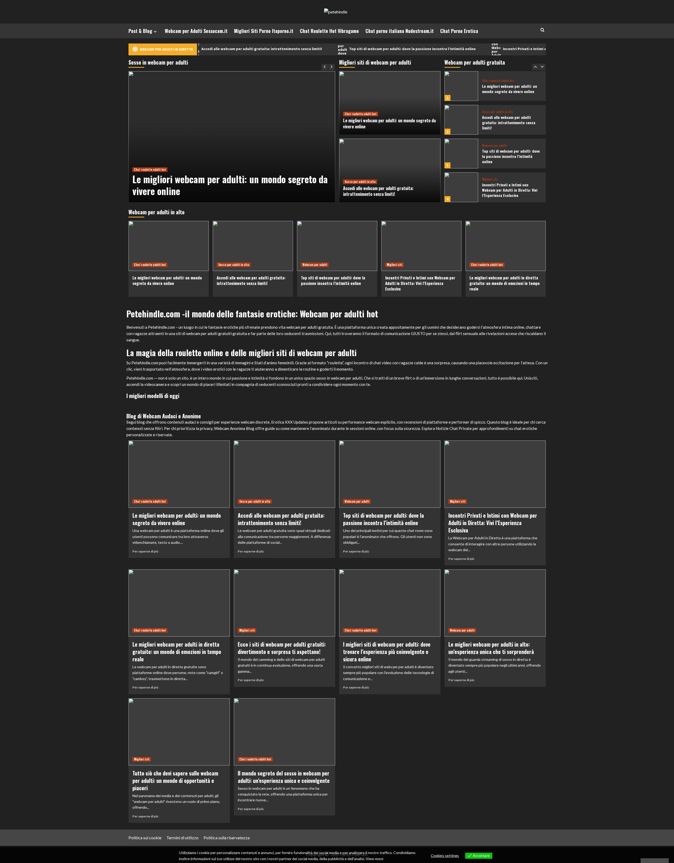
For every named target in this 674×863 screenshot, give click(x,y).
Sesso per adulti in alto (360, 182)
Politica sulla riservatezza (227, 837)
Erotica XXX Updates (289, 422)
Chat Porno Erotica (459, 30)
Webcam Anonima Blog (234, 428)
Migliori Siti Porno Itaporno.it (263, 30)
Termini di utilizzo (182, 837)
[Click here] (196, 402)
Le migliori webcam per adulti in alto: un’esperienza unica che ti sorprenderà (491, 648)
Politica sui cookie (144, 837)
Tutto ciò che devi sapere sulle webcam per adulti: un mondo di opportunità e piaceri (175, 780)
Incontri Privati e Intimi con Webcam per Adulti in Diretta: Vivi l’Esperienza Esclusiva (546, 49)
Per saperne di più (145, 551)
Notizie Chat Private (454, 428)
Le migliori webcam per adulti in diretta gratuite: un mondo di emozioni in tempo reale (504, 283)
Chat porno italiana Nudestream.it (399, 30)
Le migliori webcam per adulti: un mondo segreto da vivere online (230, 185)
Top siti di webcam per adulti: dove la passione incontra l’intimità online (383, 49)
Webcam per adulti (494, 145)
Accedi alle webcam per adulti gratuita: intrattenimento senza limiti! (233, 49)
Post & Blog (140, 30)
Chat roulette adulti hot (150, 169)
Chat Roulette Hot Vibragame (329, 30)
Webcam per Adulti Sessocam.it (196, 30)
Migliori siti (489, 179)
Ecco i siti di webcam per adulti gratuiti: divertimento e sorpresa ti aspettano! (282, 648)
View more (374, 858)
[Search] (542, 30)
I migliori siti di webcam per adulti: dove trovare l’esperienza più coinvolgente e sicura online (386, 651)
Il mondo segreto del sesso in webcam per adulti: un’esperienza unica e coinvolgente (284, 776)
